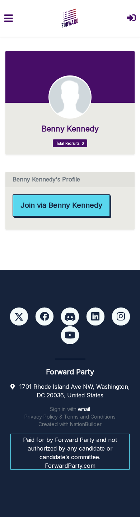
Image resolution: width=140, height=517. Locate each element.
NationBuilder (86, 424)
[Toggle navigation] (8, 18)
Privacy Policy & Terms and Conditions (70, 417)
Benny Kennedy (70, 128)
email (84, 409)
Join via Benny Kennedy (61, 205)
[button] (131, 18)
